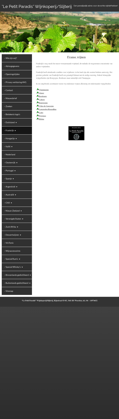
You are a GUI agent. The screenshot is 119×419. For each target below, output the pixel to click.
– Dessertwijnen (11, 234)
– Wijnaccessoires (12, 251)
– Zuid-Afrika (10, 226)
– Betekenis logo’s (12, 114)
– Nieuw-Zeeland (12, 210)
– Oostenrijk (9, 162)
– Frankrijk (9, 130)
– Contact (8, 90)
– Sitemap (8, 291)
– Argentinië (9, 186)
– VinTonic (9, 243)
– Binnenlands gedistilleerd (16, 275)
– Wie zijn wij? (10, 58)
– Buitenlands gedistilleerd (16, 283)
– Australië (9, 194)
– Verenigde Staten (12, 218)
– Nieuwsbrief (10, 98)
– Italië (7, 146)
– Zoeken (8, 106)
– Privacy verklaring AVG (15, 82)
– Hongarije (9, 138)
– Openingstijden (12, 74)
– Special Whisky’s (12, 267)
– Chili (7, 202)
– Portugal (8, 170)
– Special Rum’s (11, 259)
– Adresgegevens (11, 66)
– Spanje (8, 178)
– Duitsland (9, 122)
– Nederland (9, 154)
